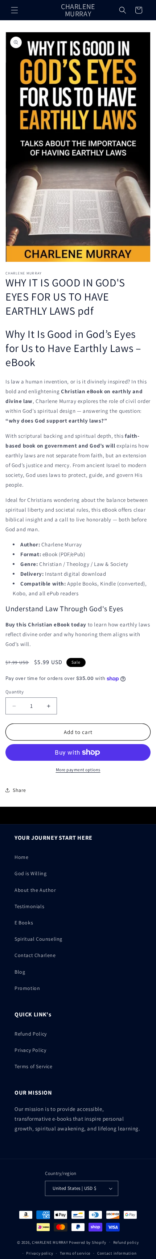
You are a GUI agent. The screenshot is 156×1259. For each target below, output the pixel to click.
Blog (20, 972)
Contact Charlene (35, 955)
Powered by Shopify (87, 1242)
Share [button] (19, 790)
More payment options (78, 769)
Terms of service (75, 1253)
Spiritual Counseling (38, 939)
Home (21, 857)
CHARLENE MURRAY (50, 1242)
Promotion (27, 988)
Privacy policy (39, 1253)
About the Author (35, 890)
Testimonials (29, 906)
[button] (14, 10)
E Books (24, 922)
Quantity (14, 692)
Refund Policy (31, 1034)
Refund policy (126, 1242)
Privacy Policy (30, 1050)
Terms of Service (34, 1066)
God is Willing (30, 873)
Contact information (116, 1253)
